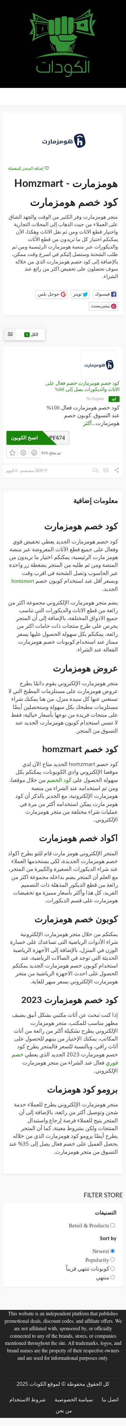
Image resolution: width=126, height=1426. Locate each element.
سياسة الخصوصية (74, 1399)
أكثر (87, 423)
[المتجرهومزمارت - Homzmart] (63, 140)
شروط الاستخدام (27, 1399)
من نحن (64, 1410)
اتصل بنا (110, 1399)
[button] (105, 294)
